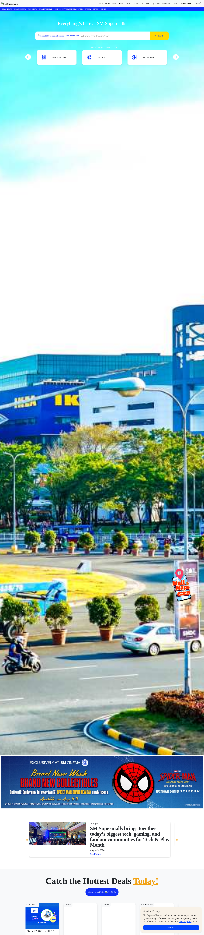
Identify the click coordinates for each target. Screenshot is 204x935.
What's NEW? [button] (104, 3)
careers (88, 9)
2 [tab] (98, 861)
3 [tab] (101, 861)
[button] (102, 35)
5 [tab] (105, 861)
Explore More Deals (96, 892)
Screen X (57, 9)
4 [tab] (103, 861)
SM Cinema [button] (144, 3)
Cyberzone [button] (156, 3)
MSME (103, 9)
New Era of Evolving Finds (72, 9)
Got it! (171, 927)
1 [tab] (96, 861)
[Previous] (28, 53)
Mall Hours (7, 9)
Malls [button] (114, 3)
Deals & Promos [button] (132, 3)
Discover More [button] (185, 3)
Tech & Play (32, 9)
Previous (27, 840)
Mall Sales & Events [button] (170, 3)
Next (177, 840)
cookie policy (185, 921)
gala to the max (45, 9)
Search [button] (196, 3)
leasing (96, 9)
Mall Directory (20, 9)
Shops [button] (121, 3)
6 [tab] (108, 861)
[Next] (176, 53)
